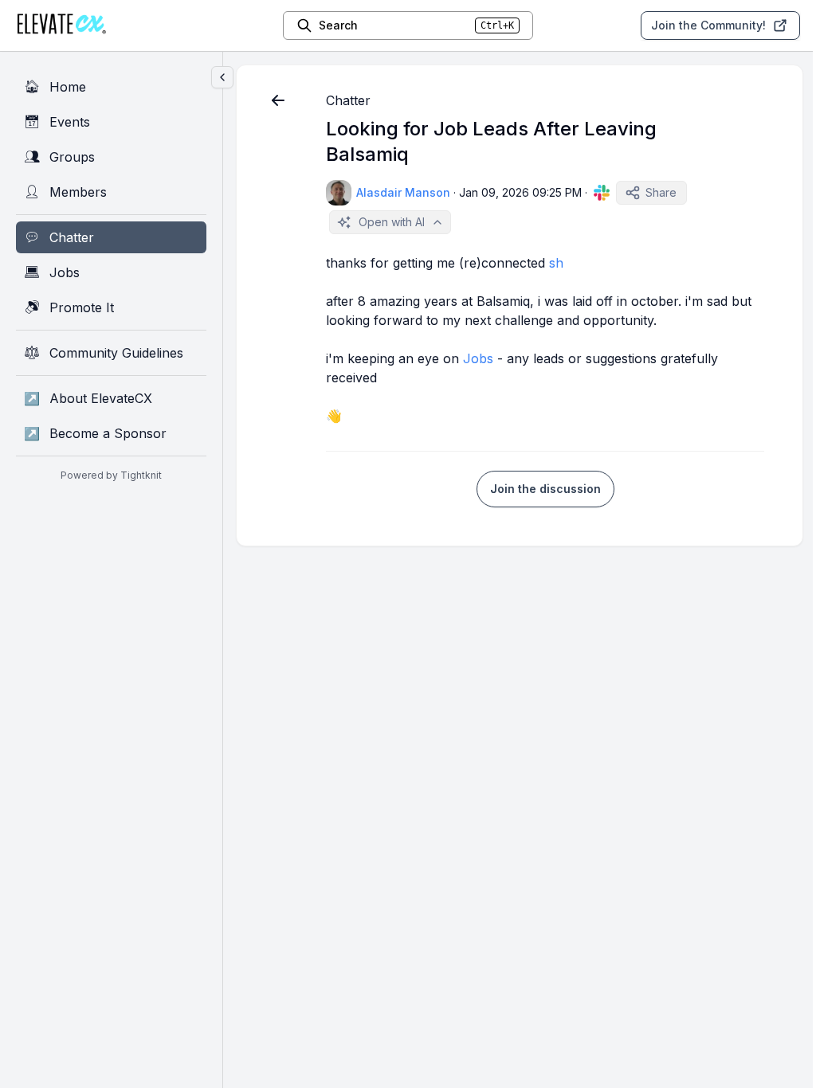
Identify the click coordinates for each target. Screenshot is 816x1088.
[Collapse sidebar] (222, 77)
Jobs (478, 358)
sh (556, 263)
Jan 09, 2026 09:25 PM (520, 192)
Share (661, 192)
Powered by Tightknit (111, 475)
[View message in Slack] (601, 193)
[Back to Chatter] (278, 100)
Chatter (348, 100)
